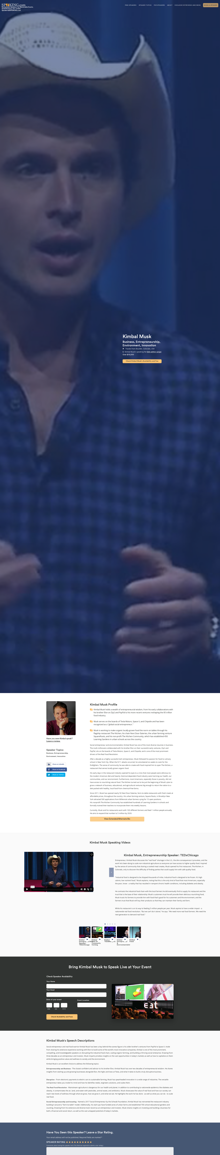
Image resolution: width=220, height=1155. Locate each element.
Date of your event (54, 999)
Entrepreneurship (148, 342)
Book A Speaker (210, 5)
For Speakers (159, 5)
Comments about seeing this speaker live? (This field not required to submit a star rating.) (74, 1145)
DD (56, 1009)
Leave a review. (53, 741)
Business (128, 342)
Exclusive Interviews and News (188, 5)
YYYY (64, 1009)
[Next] (111, 872)
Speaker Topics (145, 5)
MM (48, 1009)
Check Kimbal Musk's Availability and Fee (142, 361)
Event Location (83, 1000)
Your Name (51, 981)
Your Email (51, 990)
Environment (131, 345)
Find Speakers (130, 5)
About (170, 5)
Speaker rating (55, 1142)
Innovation (149, 345)
